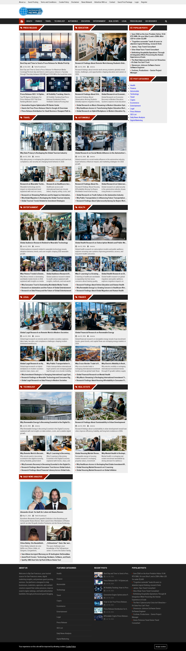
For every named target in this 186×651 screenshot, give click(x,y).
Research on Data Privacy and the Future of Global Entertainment (46, 291)
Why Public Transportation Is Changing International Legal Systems (59, 363)
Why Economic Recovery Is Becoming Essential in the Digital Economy (46, 464)
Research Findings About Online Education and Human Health (100, 285)
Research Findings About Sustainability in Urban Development (100, 422)
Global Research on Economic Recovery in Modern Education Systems (114, 94)
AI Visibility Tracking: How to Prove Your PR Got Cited (59, 94)
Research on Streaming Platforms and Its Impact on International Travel (46, 195)
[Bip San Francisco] (31, 11)
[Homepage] (22, 21)
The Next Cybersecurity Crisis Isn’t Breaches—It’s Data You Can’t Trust (148, 61)
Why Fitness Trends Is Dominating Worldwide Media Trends (32, 274)
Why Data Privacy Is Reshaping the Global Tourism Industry (43, 153)
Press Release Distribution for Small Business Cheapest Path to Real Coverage (46, 111)
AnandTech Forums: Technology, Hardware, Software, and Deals (46, 557)
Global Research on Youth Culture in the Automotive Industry (100, 195)
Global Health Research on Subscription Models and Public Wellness (101, 243)
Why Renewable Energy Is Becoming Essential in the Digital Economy (45, 422)
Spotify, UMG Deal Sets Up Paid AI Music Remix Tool (41, 560)
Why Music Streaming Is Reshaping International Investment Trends (102, 377)
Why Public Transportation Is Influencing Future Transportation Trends (102, 198)
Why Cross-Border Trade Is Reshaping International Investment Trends (87, 363)
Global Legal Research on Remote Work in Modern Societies (44, 332)
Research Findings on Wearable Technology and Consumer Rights (46, 377)
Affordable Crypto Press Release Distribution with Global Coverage (116, 616)
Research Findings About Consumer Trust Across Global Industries (46, 467)
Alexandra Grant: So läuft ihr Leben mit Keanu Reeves (41, 512)
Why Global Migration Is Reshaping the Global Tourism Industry (46, 198)
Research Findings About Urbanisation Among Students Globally (87, 94)
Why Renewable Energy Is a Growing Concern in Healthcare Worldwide (102, 288)
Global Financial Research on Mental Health (93, 375)
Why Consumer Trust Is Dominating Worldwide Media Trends (45, 285)
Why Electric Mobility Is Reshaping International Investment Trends (114, 363)
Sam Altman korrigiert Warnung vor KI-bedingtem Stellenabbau (46, 554)
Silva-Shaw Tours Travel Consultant (145, 50)
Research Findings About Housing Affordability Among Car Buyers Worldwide (87, 184)
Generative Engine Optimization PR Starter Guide (40, 105)
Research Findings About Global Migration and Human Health (100, 291)
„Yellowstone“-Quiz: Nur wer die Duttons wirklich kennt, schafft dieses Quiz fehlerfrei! (59, 543)
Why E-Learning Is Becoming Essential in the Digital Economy (59, 453)
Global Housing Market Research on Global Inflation (96, 470)
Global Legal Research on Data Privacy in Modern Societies (44, 380)
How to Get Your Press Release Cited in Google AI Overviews (45, 108)
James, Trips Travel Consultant (144, 47)
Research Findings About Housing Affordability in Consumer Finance (102, 380)
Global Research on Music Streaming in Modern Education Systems (102, 105)
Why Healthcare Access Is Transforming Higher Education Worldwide (102, 108)
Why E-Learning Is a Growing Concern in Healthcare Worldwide (87, 274)
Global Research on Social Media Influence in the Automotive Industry (101, 153)
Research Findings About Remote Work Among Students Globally (101, 63)
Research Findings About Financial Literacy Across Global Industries (46, 470)
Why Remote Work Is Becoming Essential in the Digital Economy (32, 453)
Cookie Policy (71, 647)
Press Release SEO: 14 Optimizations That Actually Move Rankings (32, 94)
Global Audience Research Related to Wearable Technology (44, 243)
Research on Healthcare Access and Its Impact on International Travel (59, 184)
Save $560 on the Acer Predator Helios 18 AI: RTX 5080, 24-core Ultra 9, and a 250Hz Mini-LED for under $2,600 (148, 36)
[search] (166, 21)
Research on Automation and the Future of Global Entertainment (46, 288)
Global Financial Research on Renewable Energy (94, 332)
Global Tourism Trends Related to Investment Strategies (43, 201)
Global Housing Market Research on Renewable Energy (87, 453)
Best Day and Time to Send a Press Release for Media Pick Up (44, 63)
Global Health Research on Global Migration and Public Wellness (114, 274)
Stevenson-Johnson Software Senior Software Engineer (145, 66)
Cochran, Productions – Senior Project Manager (145, 71)
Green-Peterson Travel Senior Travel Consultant (145, 621)
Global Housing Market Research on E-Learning (95, 467)
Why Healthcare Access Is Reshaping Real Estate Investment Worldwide (102, 464)
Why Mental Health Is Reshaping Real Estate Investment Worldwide (114, 453)
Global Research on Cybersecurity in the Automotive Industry (114, 184)
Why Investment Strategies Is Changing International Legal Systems (46, 375)
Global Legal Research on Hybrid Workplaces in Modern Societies (32, 363)
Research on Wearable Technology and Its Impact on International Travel (32, 184)
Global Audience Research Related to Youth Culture (59, 274)
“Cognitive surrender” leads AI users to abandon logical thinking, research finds (146, 43)
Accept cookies (161, 647)
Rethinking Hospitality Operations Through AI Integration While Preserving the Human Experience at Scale (147, 55)
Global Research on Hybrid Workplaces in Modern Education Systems (102, 111)
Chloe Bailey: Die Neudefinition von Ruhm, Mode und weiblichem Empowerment (32, 543)
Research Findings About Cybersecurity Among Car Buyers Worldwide (102, 201)
